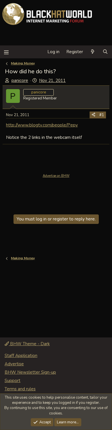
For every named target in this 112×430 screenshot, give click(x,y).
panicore (19, 80)
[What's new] (92, 52)
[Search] (105, 52)
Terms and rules (20, 389)
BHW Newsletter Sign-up (30, 372)
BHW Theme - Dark (29, 344)
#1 (101, 115)
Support (12, 380)
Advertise (14, 364)
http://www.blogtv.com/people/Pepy (42, 125)
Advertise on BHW (56, 176)
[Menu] (6, 52)
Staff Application (21, 355)
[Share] (93, 115)
